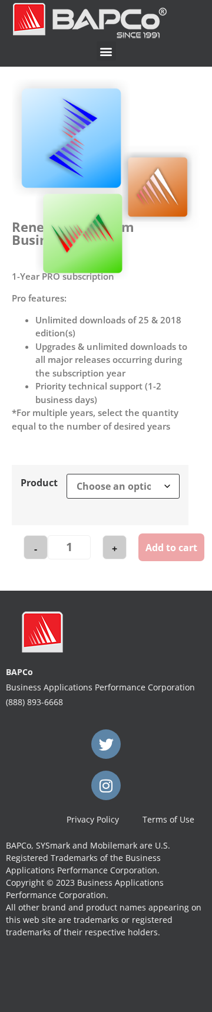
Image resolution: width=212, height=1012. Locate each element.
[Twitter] (106, 744)
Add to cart (171, 547)
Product (39, 482)
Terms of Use (168, 819)
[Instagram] (106, 785)
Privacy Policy (93, 819)
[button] (106, 51)
